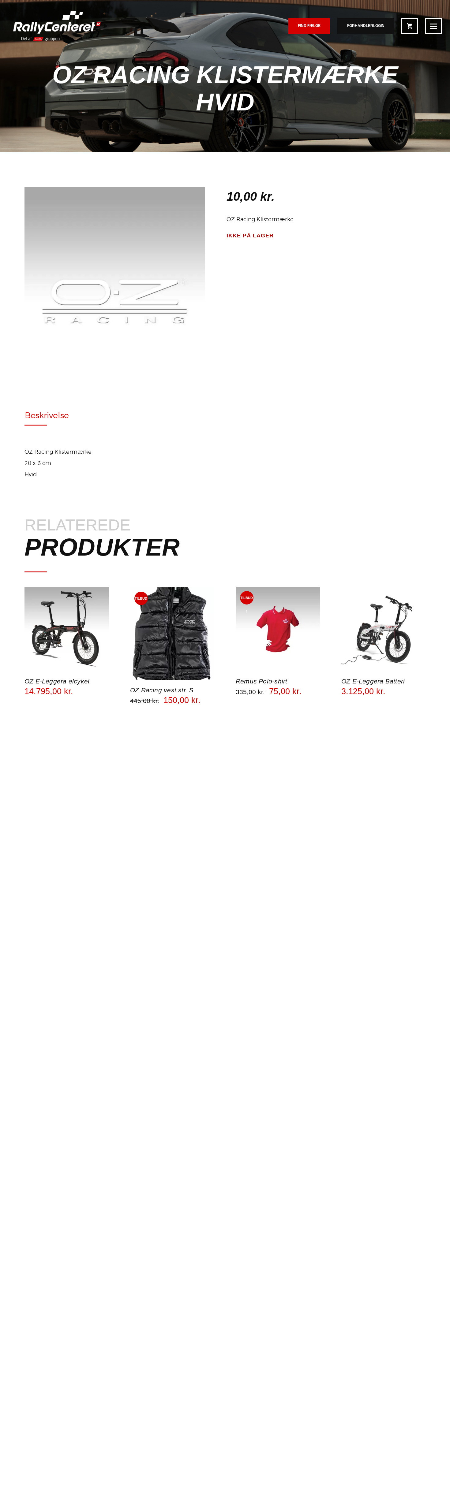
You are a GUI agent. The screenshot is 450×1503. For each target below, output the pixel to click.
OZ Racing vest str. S (161, 690)
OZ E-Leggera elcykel (56, 681)
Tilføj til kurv (172, 679)
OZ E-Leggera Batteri (373, 681)
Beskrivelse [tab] (47, 415)
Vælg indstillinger (67, 670)
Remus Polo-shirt (261, 681)
